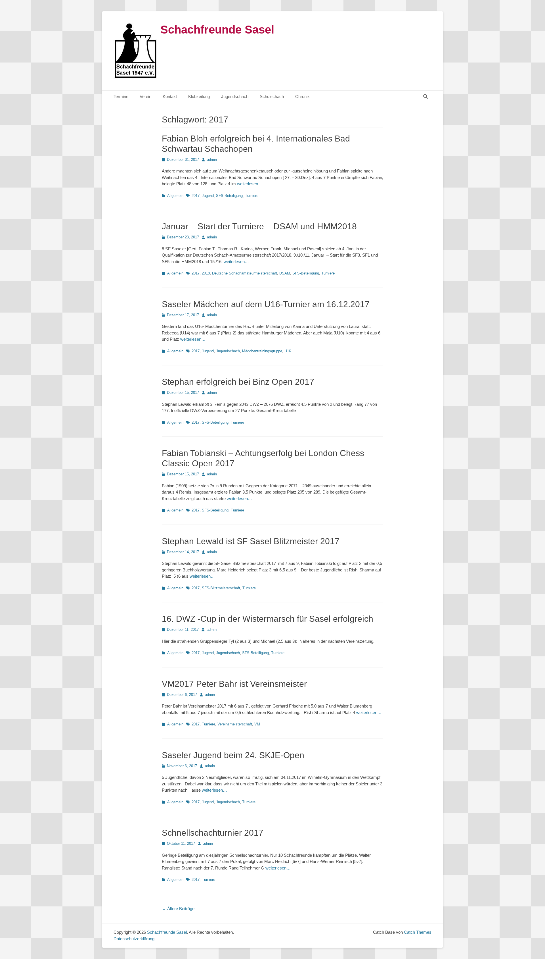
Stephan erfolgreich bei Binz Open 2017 (238, 381)
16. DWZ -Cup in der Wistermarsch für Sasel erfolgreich (267, 618)
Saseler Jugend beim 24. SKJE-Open (233, 755)
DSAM (284, 273)
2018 (206, 273)
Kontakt (170, 96)
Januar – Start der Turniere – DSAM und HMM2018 (259, 226)
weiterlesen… (249, 183)
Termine (121, 96)
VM (257, 724)
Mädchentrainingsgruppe (262, 351)
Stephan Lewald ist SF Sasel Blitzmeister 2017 (250, 541)
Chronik (302, 96)
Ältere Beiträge (178, 908)
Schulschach (272, 96)
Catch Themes (417, 932)
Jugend (208, 196)
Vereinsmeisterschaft (234, 724)
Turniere (251, 196)
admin (212, 159)
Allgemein (175, 196)
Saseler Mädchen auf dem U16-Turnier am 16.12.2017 (266, 304)
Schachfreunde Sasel (217, 29)
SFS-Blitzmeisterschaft (221, 588)
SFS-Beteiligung (229, 196)
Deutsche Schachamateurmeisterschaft (244, 273)
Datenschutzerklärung (134, 938)
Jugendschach (234, 96)
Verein (145, 96)
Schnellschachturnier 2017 (212, 832)
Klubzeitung (199, 96)
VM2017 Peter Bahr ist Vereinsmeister (234, 683)
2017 (196, 196)
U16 (287, 351)
